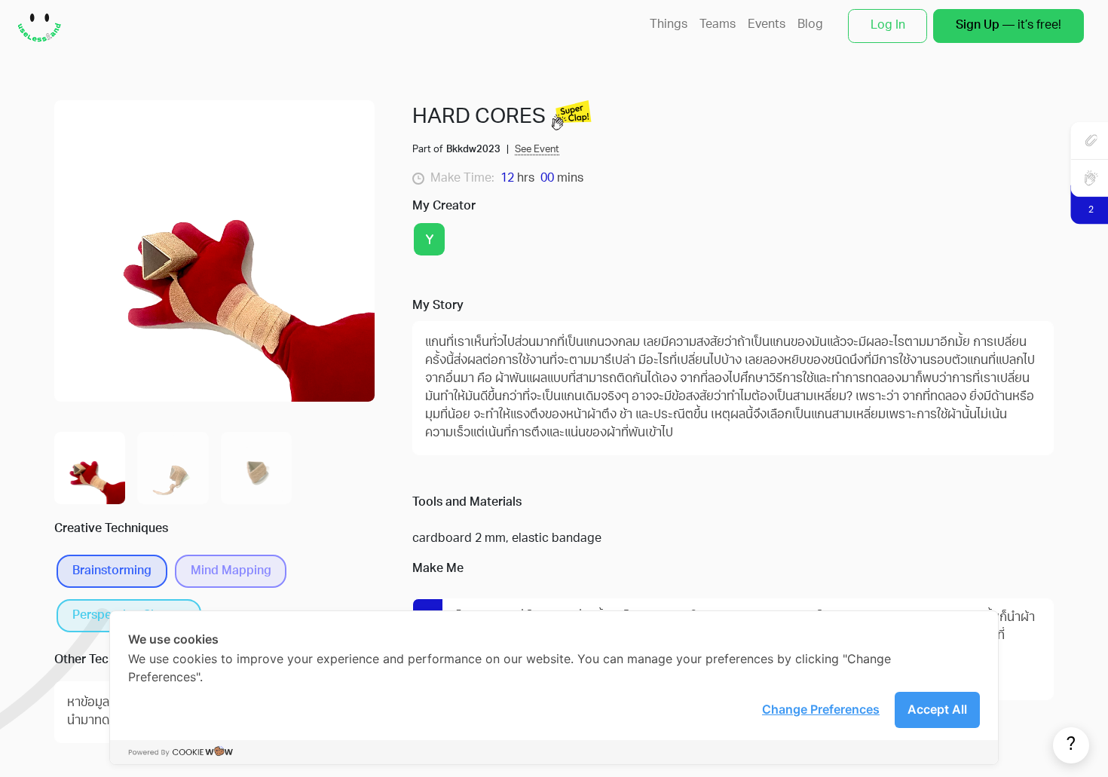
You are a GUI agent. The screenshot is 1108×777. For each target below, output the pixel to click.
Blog (810, 25)
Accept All (937, 709)
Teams (717, 25)
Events (766, 25)
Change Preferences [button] (821, 709)
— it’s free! (1008, 26)
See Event (537, 149)
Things (668, 25)
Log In (888, 26)
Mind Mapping (231, 571)
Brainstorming (112, 571)
